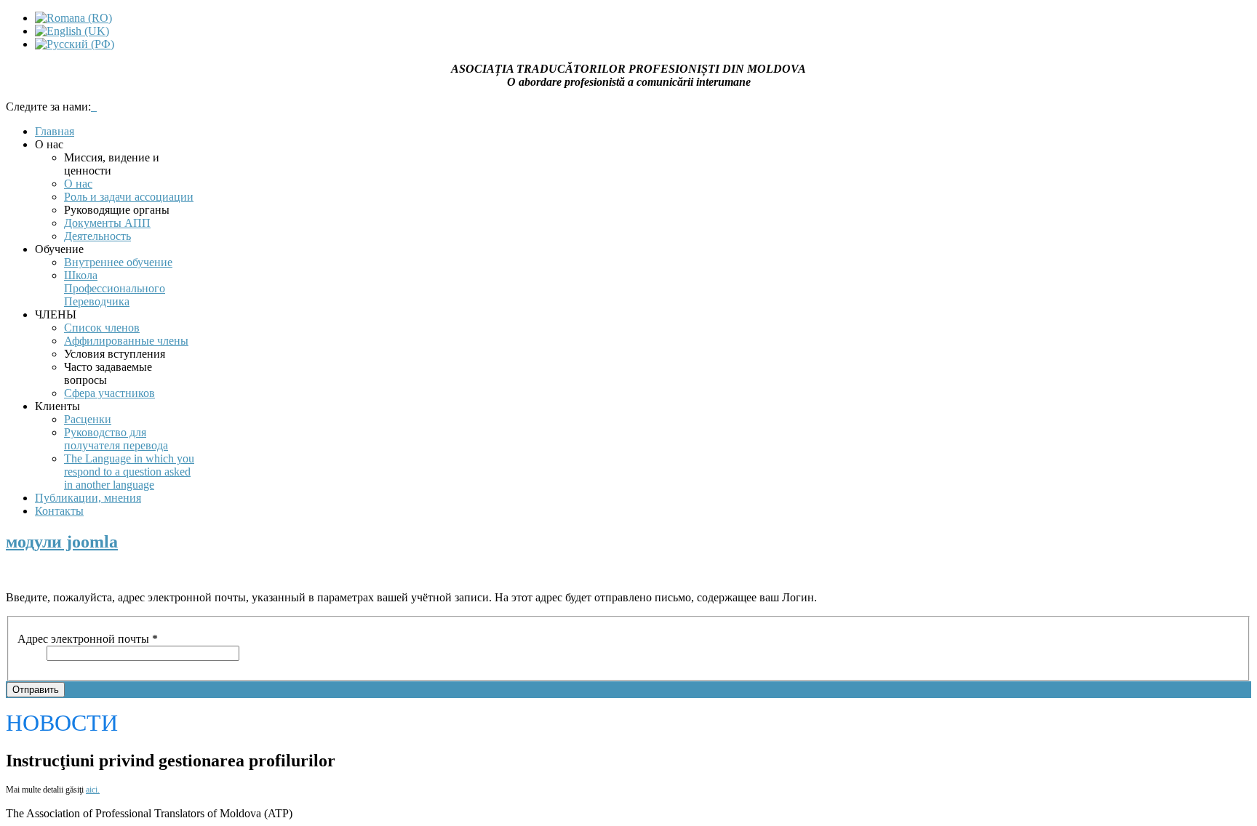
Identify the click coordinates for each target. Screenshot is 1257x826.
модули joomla (62, 541)
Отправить (35, 689)
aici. (93, 790)
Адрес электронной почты (87, 639)
